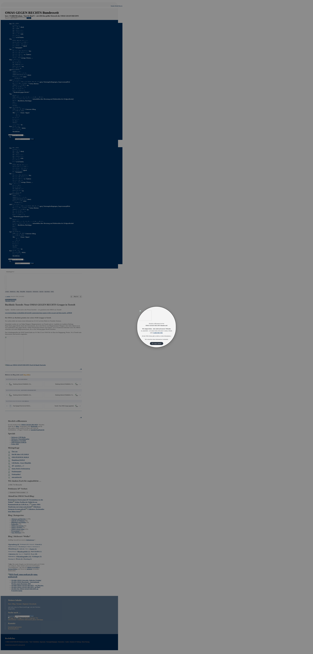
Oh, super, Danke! (156, 343)
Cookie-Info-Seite (158, 333)
